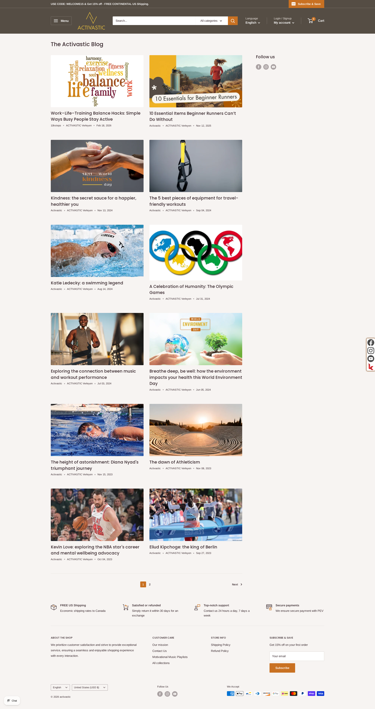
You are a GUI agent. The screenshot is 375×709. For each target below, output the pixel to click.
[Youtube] (370, 358)
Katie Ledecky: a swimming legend (87, 283)
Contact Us (159, 650)
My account (282, 22)
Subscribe (282, 667)
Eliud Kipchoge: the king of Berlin (183, 547)
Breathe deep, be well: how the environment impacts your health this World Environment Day (195, 377)
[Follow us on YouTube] (273, 67)
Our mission (160, 644)
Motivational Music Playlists (170, 657)
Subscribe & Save (309, 3)
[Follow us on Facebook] (258, 67)
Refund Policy (220, 650)
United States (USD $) (86, 687)
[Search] (233, 20)
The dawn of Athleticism (174, 462)
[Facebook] (370, 342)
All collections (161, 663)
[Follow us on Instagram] (266, 67)
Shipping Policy (220, 644)
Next (235, 584)
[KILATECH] (370, 366)
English (57, 687)
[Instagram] (370, 350)
